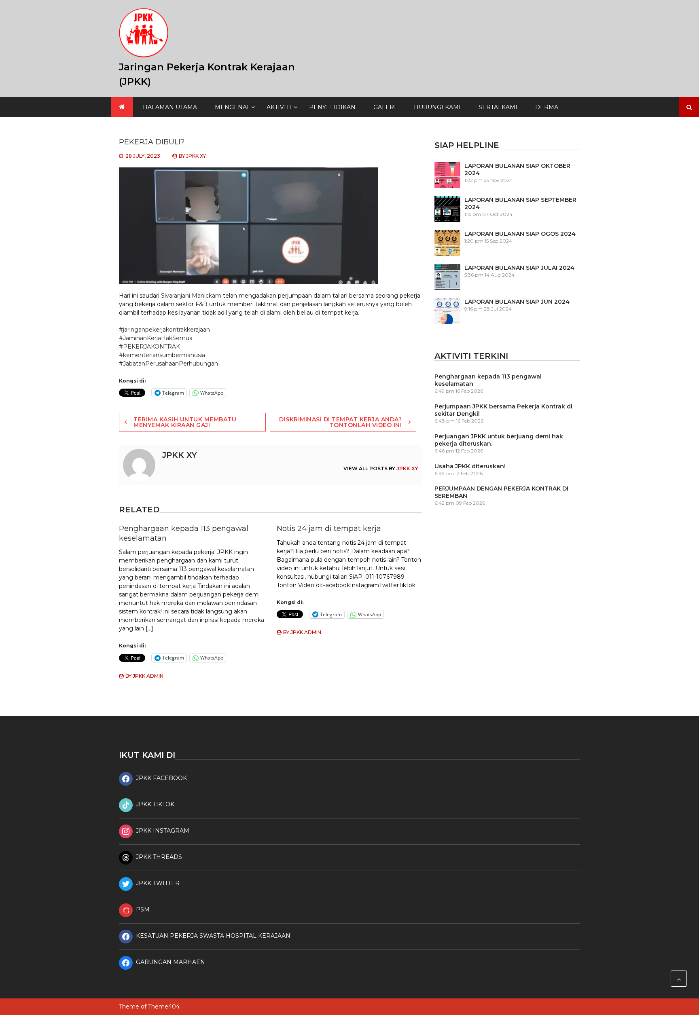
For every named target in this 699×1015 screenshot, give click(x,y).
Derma (546, 107)
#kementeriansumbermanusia (162, 355)
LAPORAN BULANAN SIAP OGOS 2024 (520, 233)
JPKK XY (196, 156)
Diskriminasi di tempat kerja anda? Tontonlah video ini (340, 422)
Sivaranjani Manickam (191, 295)
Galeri (384, 107)
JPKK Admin (148, 676)
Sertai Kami (498, 107)
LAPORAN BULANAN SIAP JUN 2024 (517, 301)
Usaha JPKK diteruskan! (470, 466)
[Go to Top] (679, 979)
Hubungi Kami (437, 107)
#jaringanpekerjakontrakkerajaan (164, 329)
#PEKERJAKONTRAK (149, 346)
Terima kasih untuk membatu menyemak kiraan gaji (184, 422)
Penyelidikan (332, 107)
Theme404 (164, 1006)
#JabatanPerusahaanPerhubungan (168, 363)
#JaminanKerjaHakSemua (156, 338)
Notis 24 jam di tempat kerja (329, 528)
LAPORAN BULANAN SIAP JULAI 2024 (519, 267)
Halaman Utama (170, 107)
